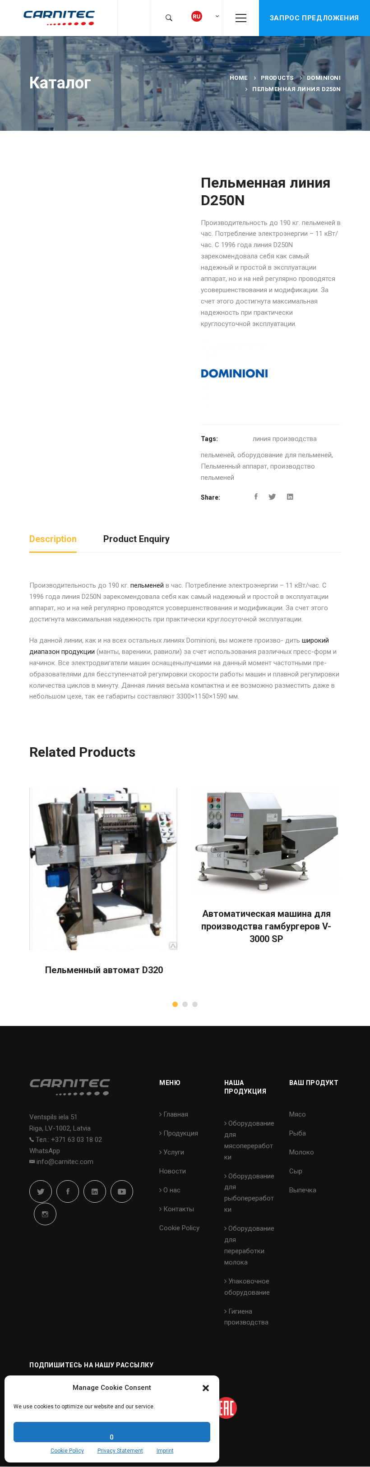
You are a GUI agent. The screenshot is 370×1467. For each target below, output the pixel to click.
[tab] (53, 539)
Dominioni (324, 77)
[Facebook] (256, 497)
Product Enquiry (136, 538)
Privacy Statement (120, 1451)
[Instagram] (45, 1214)
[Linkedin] (290, 497)
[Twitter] (272, 497)
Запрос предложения (314, 18)
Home (239, 77)
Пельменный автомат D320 (104, 970)
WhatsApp (44, 1151)
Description (53, 538)
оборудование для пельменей (284, 455)
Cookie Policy (67, 1451)
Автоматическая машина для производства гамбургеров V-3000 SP (266, 926)
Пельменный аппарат (234, 466)
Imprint (165, 1451)
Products (277, 77)
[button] (205, 1388)
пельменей (147, 585)
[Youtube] (122, 1191)
